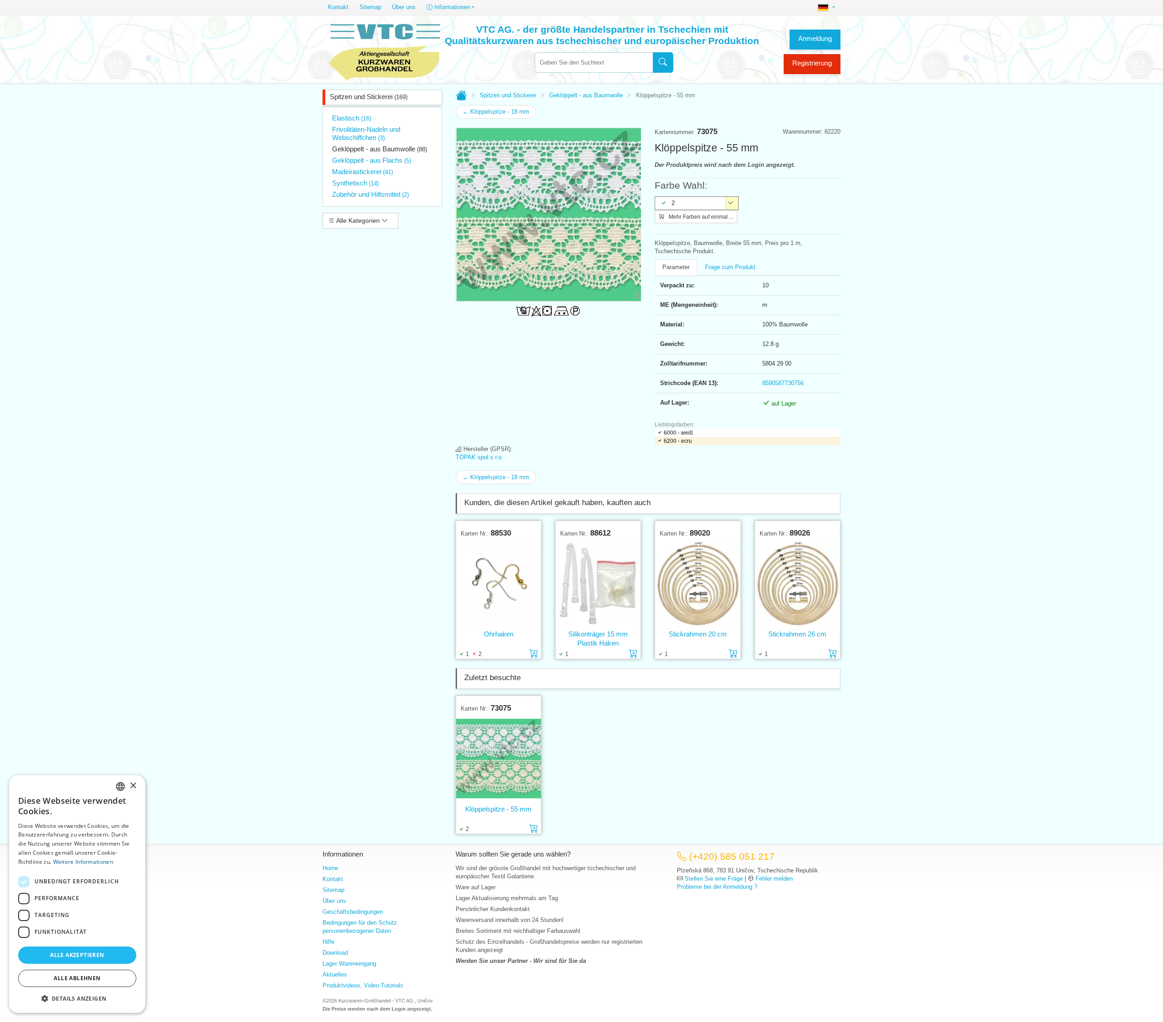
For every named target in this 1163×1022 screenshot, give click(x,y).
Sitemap (370, 7)
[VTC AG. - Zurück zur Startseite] (385, 50)
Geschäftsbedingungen (353, 911)
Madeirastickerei (362, 171)
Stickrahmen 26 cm (797, 634)
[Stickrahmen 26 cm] (797, 583)
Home (330, 868)
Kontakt (338, 7)
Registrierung (812, 63)
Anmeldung (815, 38)
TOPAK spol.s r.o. (479, 457)
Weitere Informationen (83, 862)
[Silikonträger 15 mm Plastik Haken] (598, 583)
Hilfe (328, 941)
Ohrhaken (498, 634)
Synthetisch (355, 183)
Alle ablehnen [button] (77, 978)
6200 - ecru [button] (678, 441)
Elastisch (351, 118)
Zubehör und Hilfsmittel (370, 194)
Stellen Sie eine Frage (714, 878)
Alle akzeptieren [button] (77, 955)
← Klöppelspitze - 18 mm (495, 111)
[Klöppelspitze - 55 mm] (498, 758)
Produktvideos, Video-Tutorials (363, 985)
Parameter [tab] (676, 267)
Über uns (404, 7)
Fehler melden (774, 878)
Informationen (451, 7)
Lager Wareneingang (349, 963)
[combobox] (594, 62)
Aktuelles (335, 974)
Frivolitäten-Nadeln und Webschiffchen (366, 133)
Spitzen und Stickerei (369, 96)
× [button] (132, 785)
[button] (77, 998)
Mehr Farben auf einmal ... (700, 217)
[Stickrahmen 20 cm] (697, 583)
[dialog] (77, 894)
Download (335, 952)
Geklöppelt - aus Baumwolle (379, 149)
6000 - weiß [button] (678, 433)
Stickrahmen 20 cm (698, 634)
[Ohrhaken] (498, 583)
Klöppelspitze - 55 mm (498, 809)
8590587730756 (783, 383)
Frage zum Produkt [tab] (730, 267)
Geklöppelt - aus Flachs (371, 160)
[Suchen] (663, 62)
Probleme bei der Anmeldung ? (717, 886)
